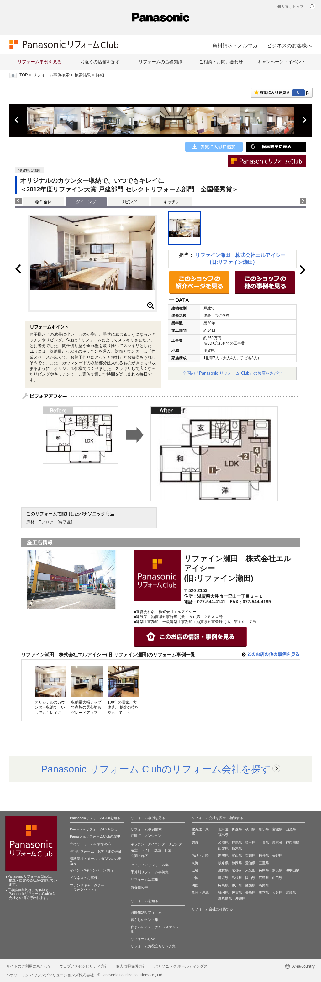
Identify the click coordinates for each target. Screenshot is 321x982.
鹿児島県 (225, 898)
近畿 (195, 870)
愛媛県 (250, 885)
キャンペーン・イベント (281, 61)
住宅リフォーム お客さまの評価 (96, 851)
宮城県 (277, 829)
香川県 (237, 885)
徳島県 (223, 885)
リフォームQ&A (143, 939)
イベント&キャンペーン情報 (91, 870)
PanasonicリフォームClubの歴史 (95, 836)
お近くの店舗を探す (100, 61)
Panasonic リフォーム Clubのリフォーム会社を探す (156, 769)
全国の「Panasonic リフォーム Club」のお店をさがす (232, 373)
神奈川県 (292, 842)
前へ (17, 120)
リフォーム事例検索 (51, 75)
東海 (195, 863)
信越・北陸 (200, 855)
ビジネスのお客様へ (289, 45)
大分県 (277, 892)
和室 (167, 850)
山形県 (291, 829)
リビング (129, 202)
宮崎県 (291, 892)
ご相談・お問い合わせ (221, 61)
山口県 (277, 878)
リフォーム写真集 (144, 879)
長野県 (277, 855)
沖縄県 (240, 898)
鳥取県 (223, 878)
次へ (304, 120)
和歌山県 (292, 870)
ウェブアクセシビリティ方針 (83, 966)
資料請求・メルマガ (235, 45)
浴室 (134, 850)
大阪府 (250, 870)
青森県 (237, 829)
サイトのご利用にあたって (28, 966)
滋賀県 (223, 870)
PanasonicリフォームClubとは (93, 829)
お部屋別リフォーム (146, 912)
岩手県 (264, 829)
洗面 (157, 850)
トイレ (146, 850)
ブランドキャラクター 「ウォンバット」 (87, 887)
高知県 (264, 885)
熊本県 (264, 892)
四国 (195, 885)
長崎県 (250, 892)
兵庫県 (264, 870)
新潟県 (223, 855)
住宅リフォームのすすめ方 (90, 844)
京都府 (237, 870)
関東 (195, 842)
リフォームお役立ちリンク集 (153, 946)
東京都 (277, 842)
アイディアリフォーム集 (150, 865)
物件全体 (43, 202)
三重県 (264, 863)
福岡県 (223, 892)
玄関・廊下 (139, 856)
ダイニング (156, 844)
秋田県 (250, 829)
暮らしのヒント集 (144, 920)
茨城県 (223, 842)
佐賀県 (237, 892)
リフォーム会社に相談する (212, 909)
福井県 (264, 855)
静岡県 (237, 863)
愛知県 (250, 863)
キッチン (171, 202)
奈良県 (277, 870)
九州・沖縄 (200, 892)
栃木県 (237, 848)
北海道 (223, 829)
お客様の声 (139, 887)
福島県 (223, 835)
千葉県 (264, 842)
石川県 (250, 855)
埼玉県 (250, 842)
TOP (23, 75)
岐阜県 (223, 863)
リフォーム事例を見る (39, 61)
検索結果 (83, 75)
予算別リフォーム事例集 (150, 872)
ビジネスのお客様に (85, 878)
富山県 (237, 855)
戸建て (136, 836)
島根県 (237, 878)
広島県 (264, 878)
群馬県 (237, 842)
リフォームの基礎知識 (160, 61)
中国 (195, 878)
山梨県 (223, 848)
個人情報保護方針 (131, 966)
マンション (152, 836)
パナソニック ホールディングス (181, 966)
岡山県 (250, 878)
